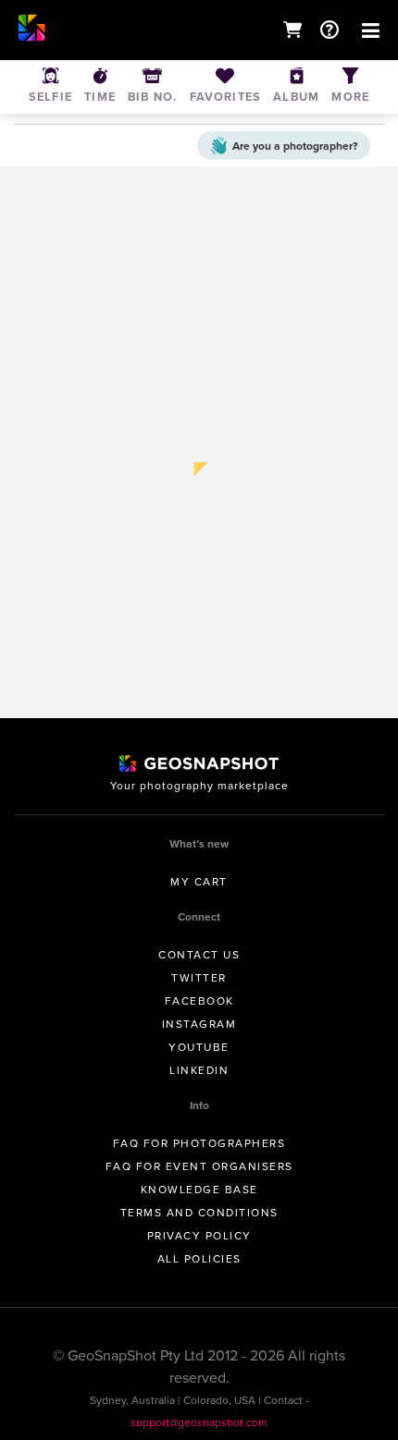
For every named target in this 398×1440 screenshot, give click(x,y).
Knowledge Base (199, 1189)
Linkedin (199, 1070)
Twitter (199, 978)
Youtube (199, 1047)
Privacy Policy (199, 1235)
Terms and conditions (199, 1212)
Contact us (199, 954)
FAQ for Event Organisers (199, 1166)
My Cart (199, 881)
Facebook (199, 1001)
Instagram (199, 1024)
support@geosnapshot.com (199, 1422)
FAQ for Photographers (199, 1143)
